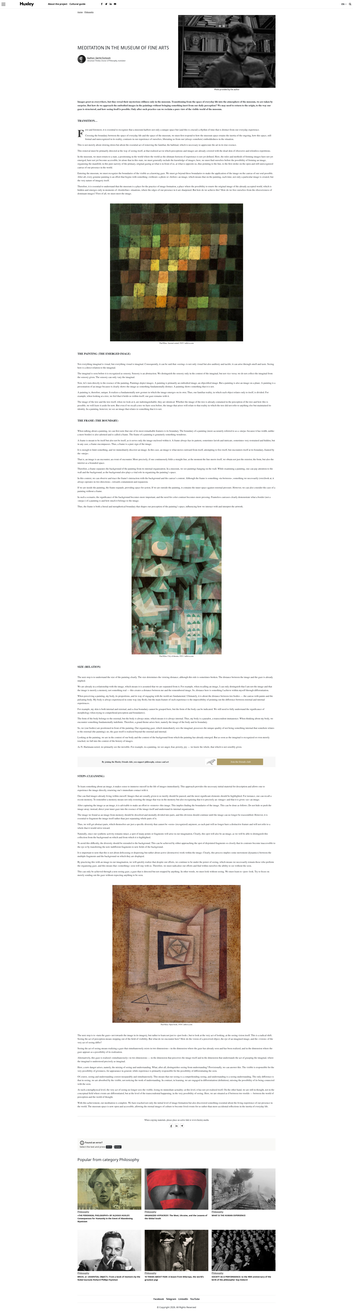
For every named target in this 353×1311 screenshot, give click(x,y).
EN (342, 4)
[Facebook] (102, 4)
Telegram (171, 1299)
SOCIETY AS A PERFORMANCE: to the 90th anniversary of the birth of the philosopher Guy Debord (241, 1278)
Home (80, 12)
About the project (57, 4)
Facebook (158, 1299)
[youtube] (115, 4)
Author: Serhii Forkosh (99, 57)
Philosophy (89, 12)
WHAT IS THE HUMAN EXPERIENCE (228, 1215)
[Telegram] (106, 4)
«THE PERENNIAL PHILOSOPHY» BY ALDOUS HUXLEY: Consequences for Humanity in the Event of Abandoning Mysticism (105, 1218)
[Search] (350, 3)
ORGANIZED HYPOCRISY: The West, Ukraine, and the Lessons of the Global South (176, 1217)
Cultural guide (77, 4)
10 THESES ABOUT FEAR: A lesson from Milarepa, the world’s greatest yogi (174, 1278)
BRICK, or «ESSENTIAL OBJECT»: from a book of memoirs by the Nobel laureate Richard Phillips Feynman (108, 1278)
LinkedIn (183, 1299)
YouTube (195, 1299)
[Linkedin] (110, 4)
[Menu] (3, 4)
